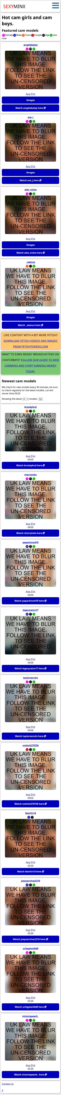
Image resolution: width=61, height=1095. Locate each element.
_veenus (30, 262)
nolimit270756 (31, 745)
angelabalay (31, 44)
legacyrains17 (30, 610)
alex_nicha (31, 189)
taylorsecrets (30, 677)
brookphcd (30, 407)
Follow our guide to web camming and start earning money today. (32, 365)
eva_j (30, 117)
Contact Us (8, 1083)
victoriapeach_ (30, 1016)
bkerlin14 (30, 813)
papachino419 (30, 542)
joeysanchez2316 (30, 880)
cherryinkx (30, 474)
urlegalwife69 (30, 948)
